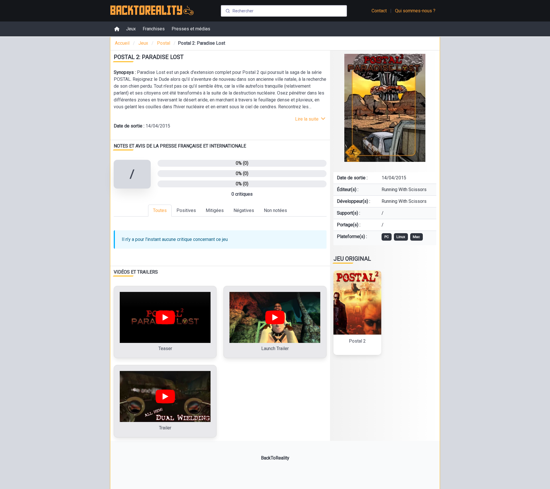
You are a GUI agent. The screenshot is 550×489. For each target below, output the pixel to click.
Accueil (122, 43)
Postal (163, 43)
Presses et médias (191, 29)
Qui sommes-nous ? (415, 10)
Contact (379, 10)
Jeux (131, 29)
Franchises (154, 29)
